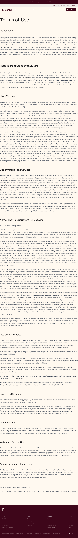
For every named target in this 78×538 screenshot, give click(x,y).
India (70, 527)
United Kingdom (72, 523)
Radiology (29, 518)
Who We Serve (19, 10)
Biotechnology (30, 523)
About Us (4, 518)
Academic (29, 525)
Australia (71, 525)
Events (48, 521)
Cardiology (29, 521)
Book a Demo (71, 10)
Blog (48, 518)
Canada (70, 518)
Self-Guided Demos (51, 525)
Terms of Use (38, 533)
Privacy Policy (27, 78)
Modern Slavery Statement (8, 527)
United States (72, 521)
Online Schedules (56, 533)
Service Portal (56, 5)
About (50, 10)
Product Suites (31, 10)
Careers (63, 5)
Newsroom (49, 523)
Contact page (19, 378)
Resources (42, 10)
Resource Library (51, 527)
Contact (68, 5)
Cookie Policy (46, 533)
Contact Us (4, 523)
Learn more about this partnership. (49, 2)
